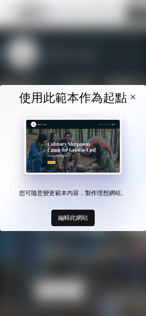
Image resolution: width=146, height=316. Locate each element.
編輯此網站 (73, 217)
